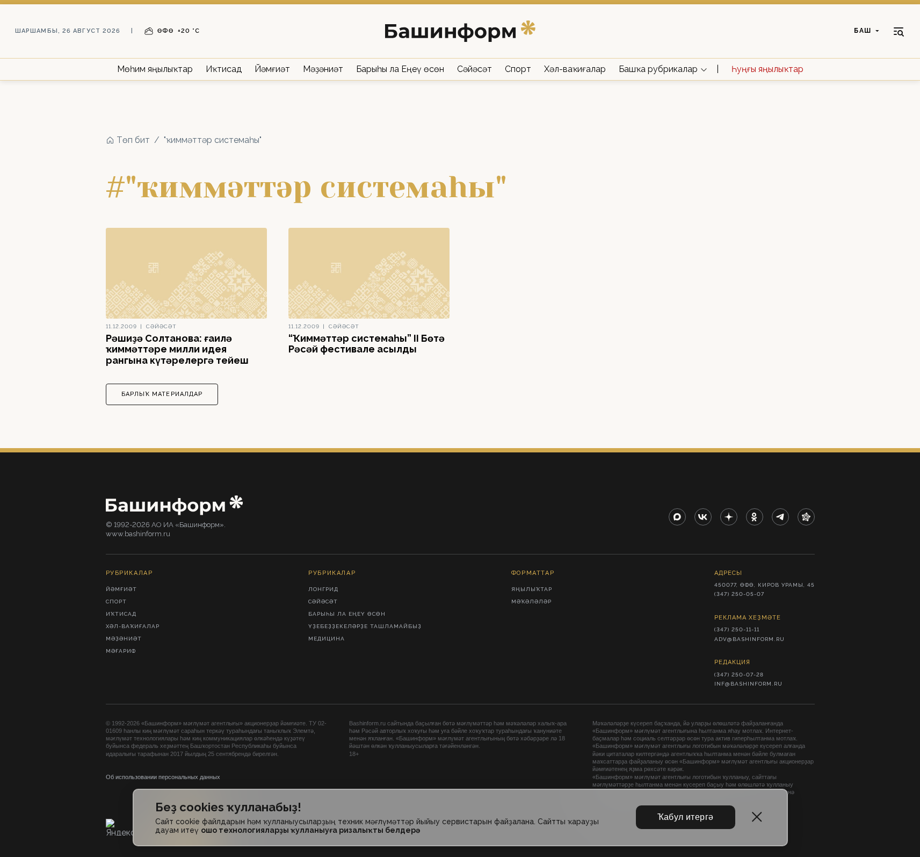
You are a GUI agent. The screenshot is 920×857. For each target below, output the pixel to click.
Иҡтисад (224, 69)
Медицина (326, 639)
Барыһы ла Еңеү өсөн (400, 69)
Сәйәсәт (474, 69)
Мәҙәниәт (323, 69)
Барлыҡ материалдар (162, 394)
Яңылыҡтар (531, 589)
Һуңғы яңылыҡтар (767, 69)
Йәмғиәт (272, 69)
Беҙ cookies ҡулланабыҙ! (228, 807)
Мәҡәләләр (531, 601)
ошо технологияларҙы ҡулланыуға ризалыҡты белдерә (310, 830)
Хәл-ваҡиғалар (575, 69)
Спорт (518, 69)
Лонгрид (323, 589)
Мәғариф (121, 651)
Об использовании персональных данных (163, 777)
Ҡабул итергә (685, 817)
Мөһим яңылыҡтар (155, 69)
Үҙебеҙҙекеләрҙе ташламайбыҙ (365, 626)
